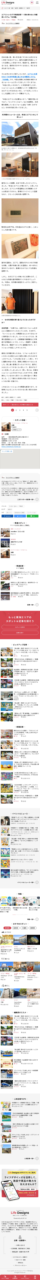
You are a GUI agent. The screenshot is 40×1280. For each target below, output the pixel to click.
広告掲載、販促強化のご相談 (20, 1248)
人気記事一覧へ (29, 1158)
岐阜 (12, 8)
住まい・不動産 (10, 400)
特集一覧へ (30, 919)
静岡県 (32, 928)
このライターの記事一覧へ (25, 499)
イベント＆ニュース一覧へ (25, 882)
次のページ (37, 410)
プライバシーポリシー (21, 1265)
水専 (13, 425)
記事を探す (20, 633)
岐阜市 (21, 20)
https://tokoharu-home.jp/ (11, 447)
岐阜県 (15, 928)
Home (3, 8)
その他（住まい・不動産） (22, 400)
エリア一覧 (7, 8)
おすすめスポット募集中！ (20, 1257)
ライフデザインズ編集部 (12, 23)
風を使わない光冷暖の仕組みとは (18, 405)
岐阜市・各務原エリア (20, 8)
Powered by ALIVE (19, 1218)
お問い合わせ (20, 1245)
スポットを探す (20, 627)
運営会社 (20, 1262)
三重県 (24, 928)
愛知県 (7, 928)
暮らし (3, 400)
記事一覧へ (30, 605)
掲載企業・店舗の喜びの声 (20, 1252)
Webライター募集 (21, 1260)
